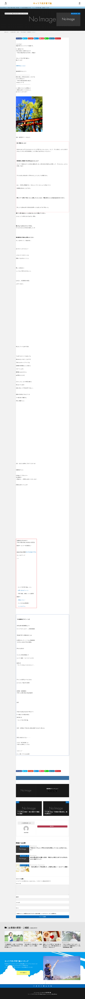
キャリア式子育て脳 (46, 992)
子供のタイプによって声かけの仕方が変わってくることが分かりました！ (48, 848)
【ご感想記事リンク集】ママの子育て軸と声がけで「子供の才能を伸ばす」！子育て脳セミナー (14, 946)
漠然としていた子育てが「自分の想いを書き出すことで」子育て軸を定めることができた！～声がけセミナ (52, 946)
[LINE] (46, 38)
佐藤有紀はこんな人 (21, 65)
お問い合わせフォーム (23, 590)
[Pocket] (41, 38)
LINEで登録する (23, 972)
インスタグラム (21, 606)
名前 (17, 896)
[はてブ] (36, 38)
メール (18, 902)
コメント (18, 883)
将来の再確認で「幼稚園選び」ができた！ (28, 32)
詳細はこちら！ (21, 600)
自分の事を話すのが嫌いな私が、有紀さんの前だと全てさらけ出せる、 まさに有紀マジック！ (49, 858)
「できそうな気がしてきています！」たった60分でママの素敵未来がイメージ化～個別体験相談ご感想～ (71, 946)
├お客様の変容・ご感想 (17, 13)
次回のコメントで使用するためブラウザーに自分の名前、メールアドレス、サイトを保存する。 (37, 913)
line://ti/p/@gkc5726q (31, 552)
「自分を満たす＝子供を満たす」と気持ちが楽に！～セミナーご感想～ (49, 867)
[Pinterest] (58, 38)
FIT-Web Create (42, 994)
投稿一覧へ (52, 826)
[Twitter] (24, 38)
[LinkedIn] (52, 38)
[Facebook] (19, 38)
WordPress (54, 994)
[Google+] (30, 38)
